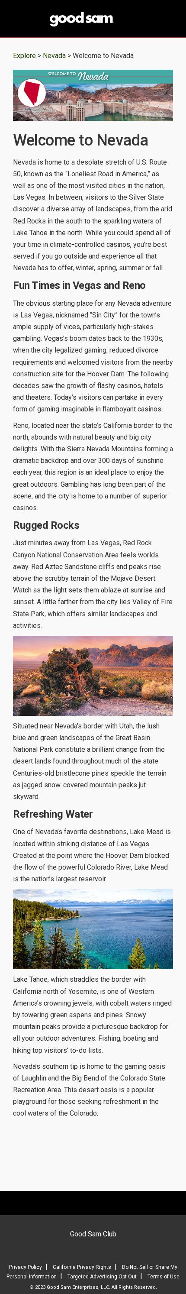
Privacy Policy (25, 1267)
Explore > (27, 56)
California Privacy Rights (82, 1267)
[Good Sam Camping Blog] (93, 19)
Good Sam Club (93, 1234)
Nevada (55, 56)
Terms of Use (164, 1277)
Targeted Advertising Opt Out (102, 1277)
